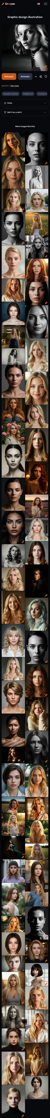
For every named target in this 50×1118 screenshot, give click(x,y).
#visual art (43, 94)
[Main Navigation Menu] (45, 4)
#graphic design (10, 94)
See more (14, 86)
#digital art (28, 94)
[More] (35, 76)
